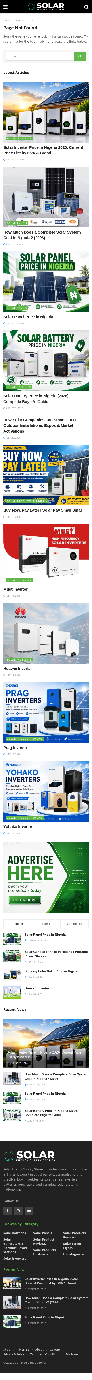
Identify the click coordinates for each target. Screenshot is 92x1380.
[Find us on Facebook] (7, 1211)
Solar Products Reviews (74, 1235)
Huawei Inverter (17, 668)
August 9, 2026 (14, 408)
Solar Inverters (19, 138)
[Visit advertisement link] (46, 877)
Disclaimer (72, 1354)
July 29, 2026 (13, 437)
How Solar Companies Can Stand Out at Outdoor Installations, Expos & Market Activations (40, 425)
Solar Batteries (19, 387)
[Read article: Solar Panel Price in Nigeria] (46, 281)
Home (7, 20)
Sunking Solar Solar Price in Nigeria (52, 971)
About (39, 1350)
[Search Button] (86, 6)
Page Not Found (24, 20)
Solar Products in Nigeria (27, 501)
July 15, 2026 (13, 516)
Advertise (23, 1350)
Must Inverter (15, 589)
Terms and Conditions (45, 1354)
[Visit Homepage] (45, 6)
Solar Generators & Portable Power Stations (15, 1245)
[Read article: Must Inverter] (46, 554)
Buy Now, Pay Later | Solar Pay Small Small (43, 510)
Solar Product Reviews (24, 738)
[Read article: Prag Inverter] (46, 712)
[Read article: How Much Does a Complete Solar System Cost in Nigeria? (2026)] (46, 197)
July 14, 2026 (13, 595)
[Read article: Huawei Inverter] (46, 633)
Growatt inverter (37, 988)
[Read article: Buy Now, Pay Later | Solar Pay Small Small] (46, 475)
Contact (55, 1350)
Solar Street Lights (72, 1245)
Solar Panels (17, 223)
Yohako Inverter (17, 826)
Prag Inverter (15, 747)
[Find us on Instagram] (18, 1211)
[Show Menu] (5, 6)
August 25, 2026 (14, 159)
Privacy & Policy (13, 1354)
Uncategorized (74, 1254)
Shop (6, 1350)
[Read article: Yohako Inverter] (46, 791)
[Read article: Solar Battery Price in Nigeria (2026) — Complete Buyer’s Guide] (46, 360)
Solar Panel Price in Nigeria (28, 317)
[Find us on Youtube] (29, 1211)
